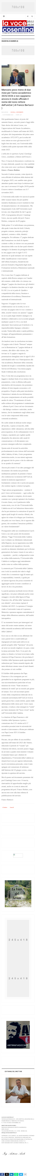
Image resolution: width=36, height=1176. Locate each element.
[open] (4, 16)
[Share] (27, 16)
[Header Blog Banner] (18, 7)
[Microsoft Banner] (18, 940)
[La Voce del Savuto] (18, 894)
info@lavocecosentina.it (9, 1132)
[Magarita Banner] (18, 978)
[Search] (32, 16)
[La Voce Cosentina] (18, 27)
